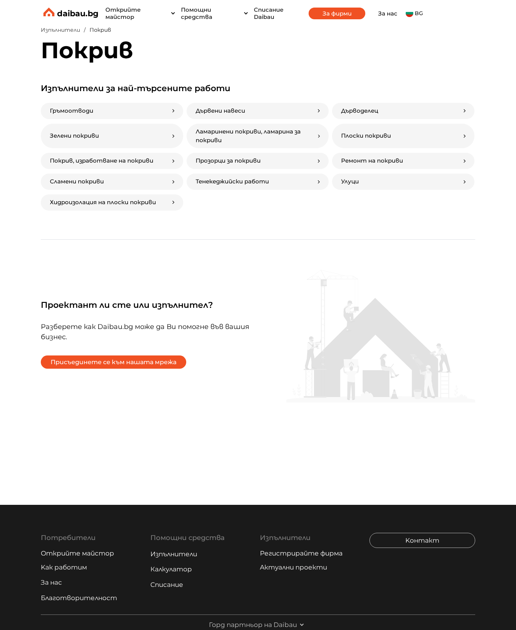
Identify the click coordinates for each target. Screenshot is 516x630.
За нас (387, 13)
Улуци (350, 181)
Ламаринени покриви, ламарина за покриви (248, 136)
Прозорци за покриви (228, 160)
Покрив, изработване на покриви (101, 160)
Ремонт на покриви (372, 160)
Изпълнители (173, 554)
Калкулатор (171, 569)
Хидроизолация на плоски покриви (103, 202)
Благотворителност (79, 598)
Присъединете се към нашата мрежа (113, 362)
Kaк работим (64, 567)
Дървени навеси (220, 110)
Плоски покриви (366, 135)
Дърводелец (359, 110)
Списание (166, 584)
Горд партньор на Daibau (253, 624)
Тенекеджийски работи (232, 181)
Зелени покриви (74, 135)
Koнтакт (422, 540)
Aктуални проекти (293, 567)
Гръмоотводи (71, 110)
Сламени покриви (77, 181)
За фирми (337, 13)
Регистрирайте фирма (301, 553)
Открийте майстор (77, 553)
